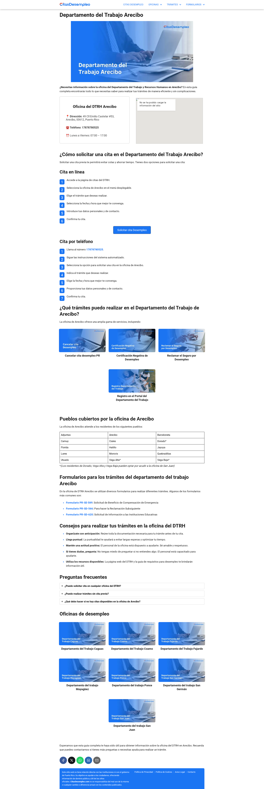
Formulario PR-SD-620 (79, 514)
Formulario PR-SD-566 (79, 508)
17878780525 (94, 249)
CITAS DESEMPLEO (133, 4)
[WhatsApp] (80, 760)
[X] (71, 760)
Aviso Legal (180, 772)
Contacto (191, 772)
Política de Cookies (164, 772)
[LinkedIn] (88, 760)
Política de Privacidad (143, 772)
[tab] (132, 586)
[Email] (97, 760)
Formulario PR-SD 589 (79, 502)
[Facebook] (63, 760)
